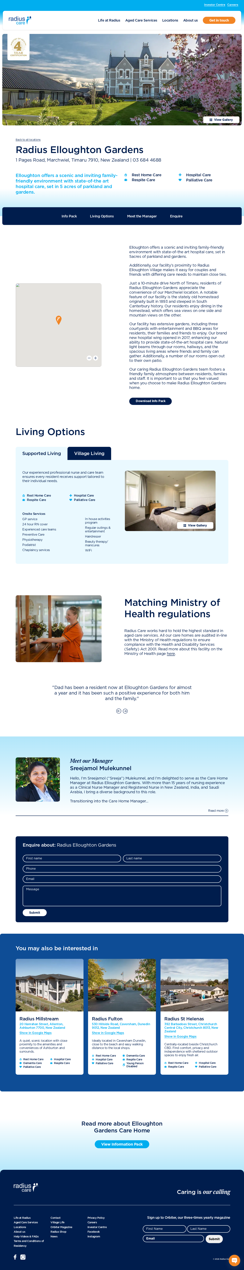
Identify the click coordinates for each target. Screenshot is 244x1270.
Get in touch (219, 20)
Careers (232, 4)
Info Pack (69, 216)
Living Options (102, 216)
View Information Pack (122, 1144)
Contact (56, 1217)
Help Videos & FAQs (26, 1236)
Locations (170, 20)
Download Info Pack (150, 401)
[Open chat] (234, 1260)
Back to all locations (28, 140)
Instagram (93, 1236)
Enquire (176, 216)
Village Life (57, 1222)
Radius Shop (58, 1231)
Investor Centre (214, 4)
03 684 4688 (147, 160)
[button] (58, 320)
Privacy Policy (96, 1217)
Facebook (93, 1231)
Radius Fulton (107, 1019)
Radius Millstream (39, 1019)
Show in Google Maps (35, 1033)
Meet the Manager (142, 216)
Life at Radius (109, 20)
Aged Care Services (141, 20)
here (171, 654)
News (54, 1236)
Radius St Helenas (184, 1019)
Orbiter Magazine (61, 1227)
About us (190, 20)
